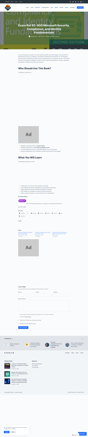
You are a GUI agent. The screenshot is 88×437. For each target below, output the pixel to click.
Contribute (80, 7)
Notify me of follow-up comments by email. (30, 320)
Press (12, 1)
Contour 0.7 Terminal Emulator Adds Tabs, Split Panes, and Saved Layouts (19, 365)
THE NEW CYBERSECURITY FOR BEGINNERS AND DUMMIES (56, 345)
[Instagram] (75, 1)
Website (55, 292)
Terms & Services (72, 392)
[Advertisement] (44, 90)
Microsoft (37, 7)
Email (37, 292)
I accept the (25, 316)
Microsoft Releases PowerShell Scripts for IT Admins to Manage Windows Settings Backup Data (19, 381)
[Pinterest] (78, 1)
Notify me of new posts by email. (28, 323)
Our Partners (35, 367)
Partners (7, 1)
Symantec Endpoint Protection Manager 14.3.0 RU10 (35, 344)
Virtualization (45, 7)
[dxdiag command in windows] (6, 345)
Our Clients (35, 365)
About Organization (37, 363)
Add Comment (22, 298)
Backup (61, 7)
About (16, 1)
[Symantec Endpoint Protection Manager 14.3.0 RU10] (27, 345)
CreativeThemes (18, 392)
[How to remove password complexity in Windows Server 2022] (67, 345)
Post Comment (23, 327)
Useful (20, 1)
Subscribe (82, 433)
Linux (51, 7)
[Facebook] (70, 1)
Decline (13, 432)
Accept (6, 432)
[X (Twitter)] (6, 352)
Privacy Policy (28, 316)
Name (20, 292)
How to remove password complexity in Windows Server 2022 (77, 344)
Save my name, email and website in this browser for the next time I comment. (37, 314)
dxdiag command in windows (15, 344)
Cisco (27, 7)
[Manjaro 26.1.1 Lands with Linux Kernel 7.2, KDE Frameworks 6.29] (7, 374)
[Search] (83, 1)
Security (57, 36)
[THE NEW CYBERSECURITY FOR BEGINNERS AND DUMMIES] (47, 345)
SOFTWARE (72, 7)
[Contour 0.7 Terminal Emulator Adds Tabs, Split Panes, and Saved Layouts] (7, 366)
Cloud (31, 7)
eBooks (56, 7)
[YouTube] (80, 1)
